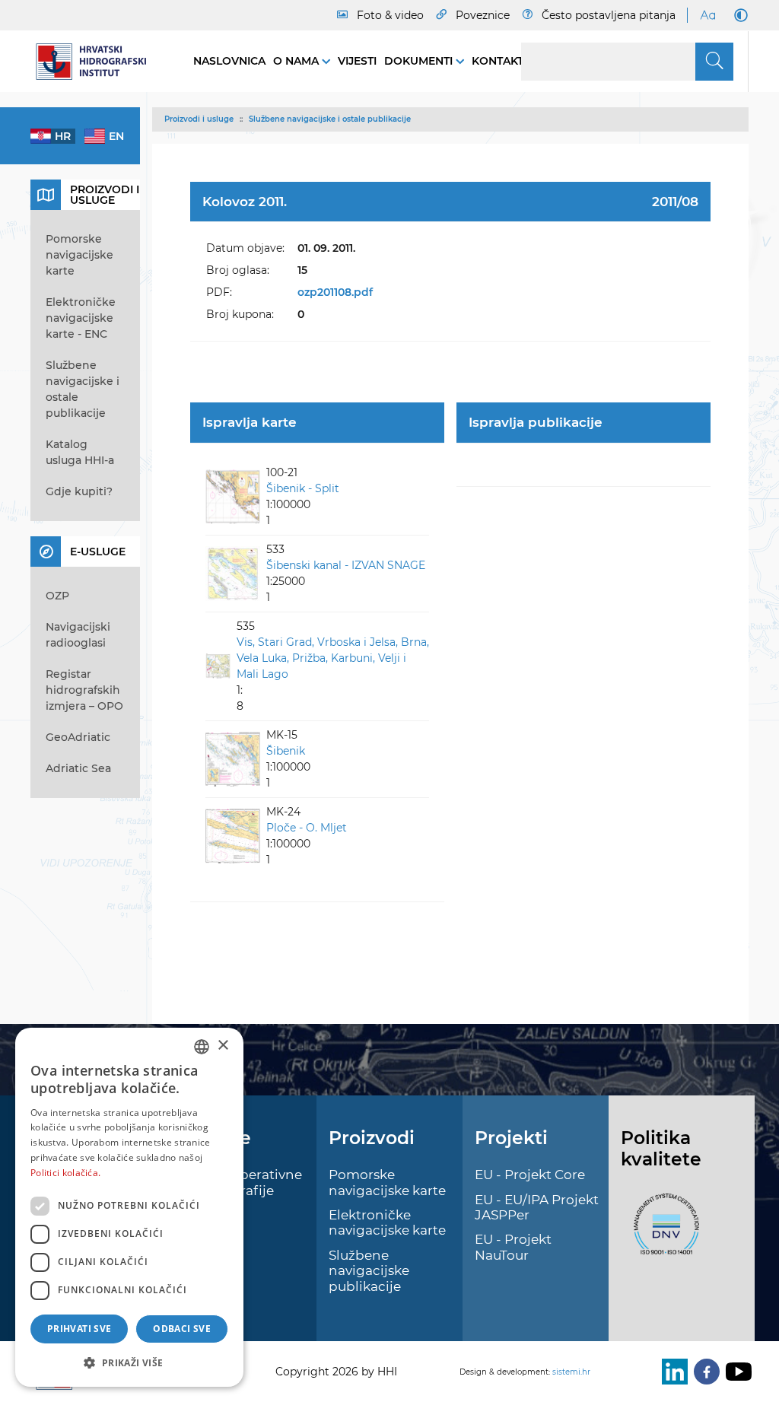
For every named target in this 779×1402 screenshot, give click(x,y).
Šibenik (285, 751)
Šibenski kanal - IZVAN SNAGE (345, 565)
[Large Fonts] (707, 15)
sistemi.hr (571, 1372)
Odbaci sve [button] (182, 1328)
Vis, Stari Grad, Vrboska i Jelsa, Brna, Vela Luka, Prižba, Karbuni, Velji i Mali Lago (333, 658)
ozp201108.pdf (335, 292)
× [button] (222, 1045)
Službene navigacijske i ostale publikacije (330, 119)
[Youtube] (736, 1372)
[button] (129, 1362)
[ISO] (662, 1233)
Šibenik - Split (302, 488)
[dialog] (129, 1207)
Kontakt (497, 61)
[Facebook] (704, 1372)
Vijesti (357, 61)
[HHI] (96, 61)
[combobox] (201, 1046)
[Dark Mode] (738, 15)
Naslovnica (229, 61)
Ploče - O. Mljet (306, 828)
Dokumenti (420, 61)
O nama (297, 61)
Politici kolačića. (65, 1172)
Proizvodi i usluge (199, 119)
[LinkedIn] (672, 1372)
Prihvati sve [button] (79, 1328)
